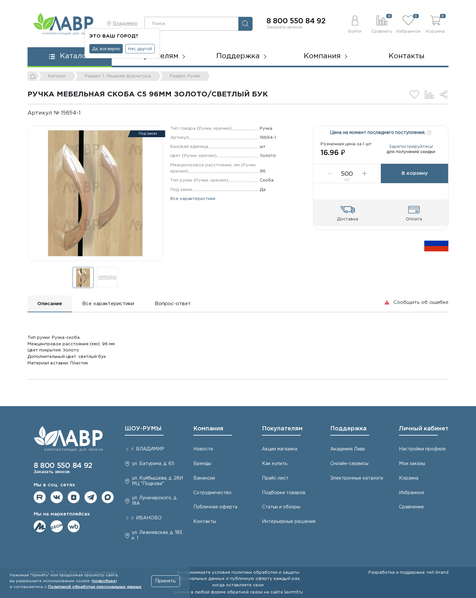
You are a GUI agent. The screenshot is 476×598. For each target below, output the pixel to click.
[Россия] (436, 243)
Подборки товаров (283, 493)
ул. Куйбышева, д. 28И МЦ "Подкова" (157, 481)
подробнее (104, 581)
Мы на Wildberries (74, 526)
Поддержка (348, 428)
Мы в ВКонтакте (57, 497)
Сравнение (411, 507)
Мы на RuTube (40, 497)
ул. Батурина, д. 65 (153, 464)
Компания (208, 428)
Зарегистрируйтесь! (411, 147)
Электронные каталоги (356, 478)
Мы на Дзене (74, 497)
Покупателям (282, 428)
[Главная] (33, 76)
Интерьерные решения (288, 522)
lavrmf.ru (293, 592)
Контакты (407, 56)
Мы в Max (108, 497)
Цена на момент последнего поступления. (378, 133)
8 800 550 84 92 (295, 21)
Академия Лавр (347, 449)
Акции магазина (279, 449)
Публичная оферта (215, 507)
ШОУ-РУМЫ (143, 428)
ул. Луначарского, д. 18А (154, 500)
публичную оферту (251, 579)
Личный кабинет (423, 428)
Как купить (274, 464)
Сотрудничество (212, 493)
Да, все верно (106, 48)
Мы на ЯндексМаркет (40, 526)
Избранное (411, 493)
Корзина (408, 478)
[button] (355, 24)
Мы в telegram (91, 497)
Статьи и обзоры (281, 507)
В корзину (415, 173)
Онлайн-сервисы (349, 464)
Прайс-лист (275, 478)
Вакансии (204, 478)
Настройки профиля (422, 449)
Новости (203, 449)
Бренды (202, 464)
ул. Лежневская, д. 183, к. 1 (157, 535)
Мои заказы (412, 464)
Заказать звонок (284, 27)
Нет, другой (140, 48)
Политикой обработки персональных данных (95, 587)
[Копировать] (86, 113)
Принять (165, 581)
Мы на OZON (57, 526)
